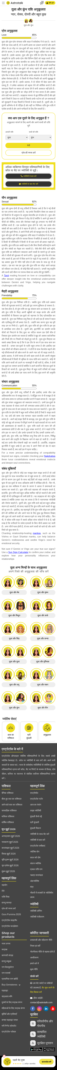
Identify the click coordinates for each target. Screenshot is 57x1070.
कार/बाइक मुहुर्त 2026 (10, 848)
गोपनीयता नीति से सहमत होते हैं (42, 952)
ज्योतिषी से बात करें (37, 840)
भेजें (28, 145)
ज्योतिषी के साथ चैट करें (39, 834)
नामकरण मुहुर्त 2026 (10, 842)
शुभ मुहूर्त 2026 (8, 829)
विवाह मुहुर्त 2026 (9, 854)
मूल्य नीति (34, 969)
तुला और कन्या (43, 638)
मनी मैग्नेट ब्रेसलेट (9, 1026)
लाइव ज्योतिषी (35, 810)
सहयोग (4, 885)
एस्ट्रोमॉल (34, 793)
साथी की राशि (33, 132)
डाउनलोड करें (46, 1061)
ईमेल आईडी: (41, 1000)
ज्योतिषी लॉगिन (36, 911)
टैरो (3, 891)
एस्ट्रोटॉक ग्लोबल (9, 1031)
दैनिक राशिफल (7, 793)
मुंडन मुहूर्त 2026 (8, 871)
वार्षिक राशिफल (8, 822)
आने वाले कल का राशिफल (12, 804)
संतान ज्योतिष (35, 863)
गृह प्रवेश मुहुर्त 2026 (10, 865)
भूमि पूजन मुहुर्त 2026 (10, 859)
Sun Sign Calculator (18, 552)
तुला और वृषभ (42, 592)
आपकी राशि (9, 132)
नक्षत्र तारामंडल (36, 875)
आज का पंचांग (35, 804)
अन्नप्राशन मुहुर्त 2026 (11, 836)
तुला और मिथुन (14, 615)
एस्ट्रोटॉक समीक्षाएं (37, 846)
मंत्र (31, 887)
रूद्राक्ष (4, 949)
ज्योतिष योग (34, 851)
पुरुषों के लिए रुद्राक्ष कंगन (12, 1002)
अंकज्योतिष (34, 881)
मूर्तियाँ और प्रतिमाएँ (9, 1014)
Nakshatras (49, 456)
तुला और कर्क (42, 615)
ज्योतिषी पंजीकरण (37, 917)
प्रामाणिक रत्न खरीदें (10, 979)
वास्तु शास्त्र (6, 902)
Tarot (6, 275)
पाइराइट (5, 990)
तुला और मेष (14, 592)
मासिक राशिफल (8, 816)
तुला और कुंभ (14, 707)
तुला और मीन (43, 707)
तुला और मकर (42, 684)
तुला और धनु (14, 684)
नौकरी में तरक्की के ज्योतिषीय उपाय (41, 895)
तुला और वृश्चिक (42, 661)
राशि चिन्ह (5, 897)
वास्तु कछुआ (6, 961)
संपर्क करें (34, 976)
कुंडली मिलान (35, 828)
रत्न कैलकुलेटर (8, 967)
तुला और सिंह (14, 638)
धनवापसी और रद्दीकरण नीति (41, 940)
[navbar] (3, 3)
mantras (37, 533)
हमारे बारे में (34, 963)
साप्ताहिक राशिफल (9, 810)
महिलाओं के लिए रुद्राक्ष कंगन (13, 1008)
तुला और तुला (14, 661)
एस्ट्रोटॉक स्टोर (36, 799)
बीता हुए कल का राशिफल (11, 799)
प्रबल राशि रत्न (36, 869)
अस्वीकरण (34, 957)
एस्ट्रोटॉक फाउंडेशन (10, 926)
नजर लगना (6, 943)
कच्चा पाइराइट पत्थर (10, 1020)
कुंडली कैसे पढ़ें (36, 816)
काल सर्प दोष (35, 857)
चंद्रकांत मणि (7, 996)
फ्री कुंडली (34, 822)
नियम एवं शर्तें (35, 946)
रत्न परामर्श (6, 973)
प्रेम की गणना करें (29, 152)
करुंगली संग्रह (7, 955)
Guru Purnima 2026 (11, 914)
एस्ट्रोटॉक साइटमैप (9, 920)
